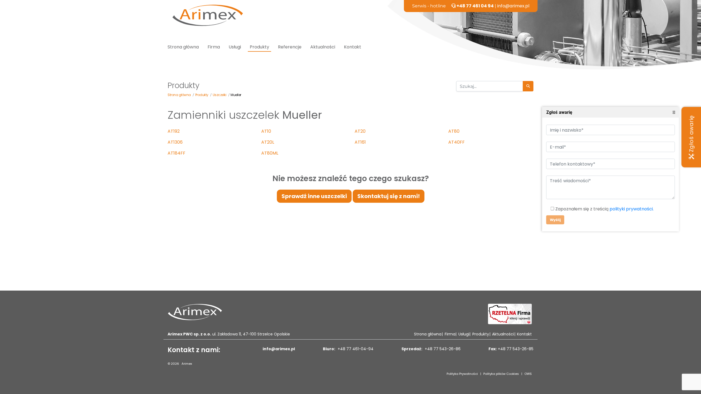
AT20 (360, 131)
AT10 (266, 131)
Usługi (235, 47)
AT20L (267, 142)
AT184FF (176, 153)
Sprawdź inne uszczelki (314, 196)
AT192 (174, 131)
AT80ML (269, 153)
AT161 (360, 142)
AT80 (453, 131)
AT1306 (175, 142)
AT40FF (456, 142)
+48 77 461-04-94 (355, 349)
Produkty (259, 47)
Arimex (187, 363)
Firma (214, 47)
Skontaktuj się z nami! (388, 196)
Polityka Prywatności (462, 374)
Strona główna (183, 47)
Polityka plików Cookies (501, 374)
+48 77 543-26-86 (442, 349)
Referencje (289, 47)
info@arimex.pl (513, 6)
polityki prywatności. (631, 209)
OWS (528, 374)
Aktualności (322, 47)
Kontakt (352, 47)
